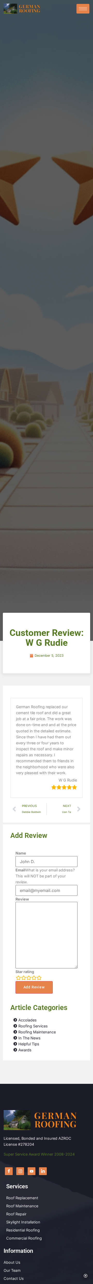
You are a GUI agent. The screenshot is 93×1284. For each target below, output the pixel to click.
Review (22, 899)
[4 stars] (33, 978)
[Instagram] (20, 1171)
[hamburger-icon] (82, 9)
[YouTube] (31, 1171)
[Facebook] (9, 1171)
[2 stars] (23, 978)
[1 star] (18, 978)
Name (21, 853)
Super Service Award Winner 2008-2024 (39, 1154)
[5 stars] (39, 978)
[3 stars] (28, 978)
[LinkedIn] (43, 1171)
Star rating (25, 972)
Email (20, 870)
